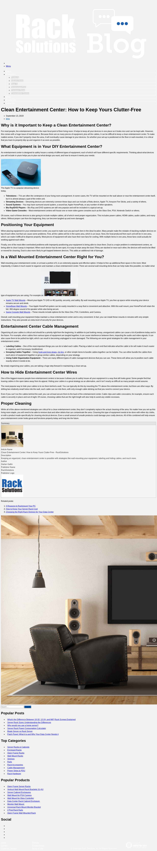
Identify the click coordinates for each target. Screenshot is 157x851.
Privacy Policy (38, 845)
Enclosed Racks (14, 750)
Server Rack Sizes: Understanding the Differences (29, 722)
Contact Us (11, 100)
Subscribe (10, 103)
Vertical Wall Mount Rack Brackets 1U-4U (25, 789)
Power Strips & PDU (16, 771)
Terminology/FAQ (18, 87)
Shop (8, 97)
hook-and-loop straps (47, 352)
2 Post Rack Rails (15, 810)
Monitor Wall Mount (16, 804)
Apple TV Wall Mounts (15, 300)
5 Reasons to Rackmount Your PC (21, 506)
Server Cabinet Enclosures (19, 792)
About (3, 843)
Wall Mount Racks (15, 756)
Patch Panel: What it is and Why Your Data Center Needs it (33, 734)
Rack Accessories (15, 765)
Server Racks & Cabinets (18, 747)
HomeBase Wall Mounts (16, 306)
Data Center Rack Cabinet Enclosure (23, 801)
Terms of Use (37, 848)
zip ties (61, 352)
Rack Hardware (14, 774)
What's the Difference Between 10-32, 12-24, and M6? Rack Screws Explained (41, 719)
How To (14, 84)
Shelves (10, 759)
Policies (35, 843)
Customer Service (9, 848)
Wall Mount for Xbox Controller (20, 798)
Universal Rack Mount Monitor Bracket (24, 807)
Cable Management (16, 768)
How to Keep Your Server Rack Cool (22, 509)
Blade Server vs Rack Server (20, 731)
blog (8, 119)
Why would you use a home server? (22, 725)
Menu (8, 66)
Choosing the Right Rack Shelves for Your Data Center (30, 512)
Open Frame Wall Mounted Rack (21, 813)
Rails (9, 762)
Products (15, 77)
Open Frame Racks (15, 753)
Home (8, 71)
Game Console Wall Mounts (18, 312)
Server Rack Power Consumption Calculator (26, 728)
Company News (18, 90)
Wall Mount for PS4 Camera (19, 795)
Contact (4, 845)
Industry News (17, 81)
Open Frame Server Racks (19, 786)
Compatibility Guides (20, 93)
